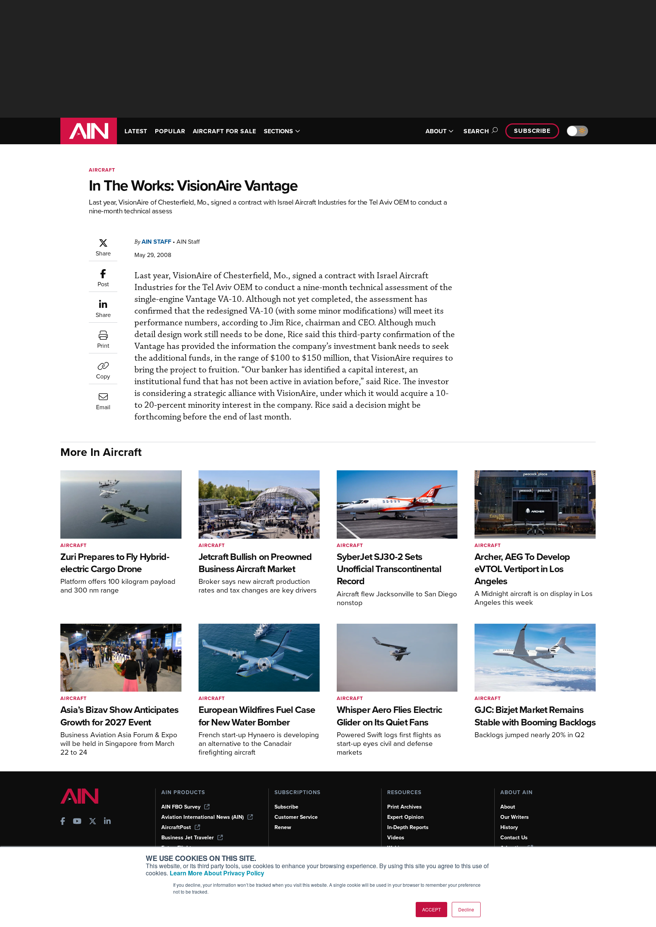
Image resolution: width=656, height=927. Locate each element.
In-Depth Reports (408, 827)
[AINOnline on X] (92, 822)
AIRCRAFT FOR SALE (224, 131)
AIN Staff (156, 241)
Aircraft (102, 169)
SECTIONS (278, 131)
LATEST (136, 131)
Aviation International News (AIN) (202, 817)
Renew (282, 827)
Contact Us (514, 837)
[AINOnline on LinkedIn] (107, 822)
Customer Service (296, 817)
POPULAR (170, 131)
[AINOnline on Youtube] (77, 822)
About (507, 807)
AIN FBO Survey (180, 807)
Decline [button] (466, 909)
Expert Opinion (405, 817)
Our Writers (514, 817)
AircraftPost (176, 827)
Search (476, 131)
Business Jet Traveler (187, 837)
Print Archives (404, 807)
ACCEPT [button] (431, 909)
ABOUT (436, 131)
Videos (395, 837)
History (509, 827)
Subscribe (532, 130)
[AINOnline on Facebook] (62, 822)
